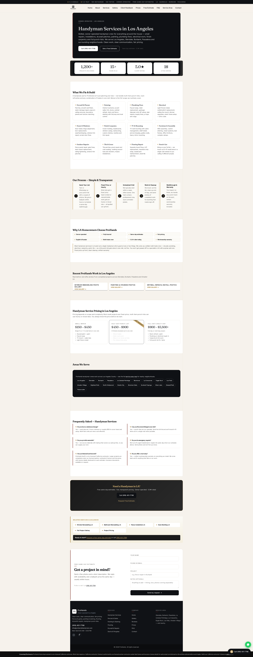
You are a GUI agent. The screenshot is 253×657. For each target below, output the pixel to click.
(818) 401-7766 (121, 538)
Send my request (153, 593)
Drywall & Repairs (113, 628)
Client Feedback (127, 8)
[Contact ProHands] (248, 645)
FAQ (158, 8)
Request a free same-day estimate (98, 538)
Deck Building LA (164, 525)
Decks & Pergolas (113, 631)
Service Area (167, 8)
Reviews (134, 621)
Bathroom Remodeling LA (112, 525)
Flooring (110, 625)
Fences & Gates (113, 618)
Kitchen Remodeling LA (85, 525)
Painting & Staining (114, 621)
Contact (178, 8)
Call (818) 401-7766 (88, 48)
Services (106, 8)
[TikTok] (79, 635)
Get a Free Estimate (110, 48)
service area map (131, 376)
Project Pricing (109, 530)
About (97, 8)
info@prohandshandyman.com (82, 628)
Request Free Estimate (126, 501)
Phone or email (136, 563)
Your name (134, 555)
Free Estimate (148, 8)
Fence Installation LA (138, 525)
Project (133, 571)
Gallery (115, 8)
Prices (138, 8)
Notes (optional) (137, 579)
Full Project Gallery (83, 530)
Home (90, 8)
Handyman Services (114, 615)
